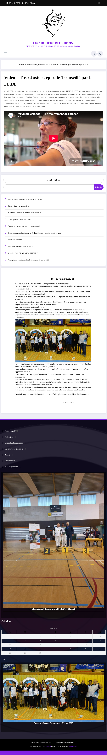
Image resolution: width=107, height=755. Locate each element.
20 (100, 645)
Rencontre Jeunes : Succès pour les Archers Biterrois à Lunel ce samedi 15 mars (34, 233)
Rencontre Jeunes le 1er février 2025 (20, 246)
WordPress (47, 746)
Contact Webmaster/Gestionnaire (40, 742)
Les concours (10, 461)
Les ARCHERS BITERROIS (53, 43)
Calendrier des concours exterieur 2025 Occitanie (24, 213)
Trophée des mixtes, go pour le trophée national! (24, 226)
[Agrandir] (100, 273)
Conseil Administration (14, 443)
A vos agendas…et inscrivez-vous (19, 220)
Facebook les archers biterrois (64, 742)
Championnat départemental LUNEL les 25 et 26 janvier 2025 (28, 260)
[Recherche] (94, 54)
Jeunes (7, 455)
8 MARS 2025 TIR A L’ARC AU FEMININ (23, 253)
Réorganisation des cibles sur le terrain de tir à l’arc (25, 199)
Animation (9, 437)
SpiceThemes (73, 746)
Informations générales (14, 449)
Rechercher (53, 180)
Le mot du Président (15, 240)
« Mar (3, 659)
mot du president (11, 467)
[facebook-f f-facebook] (99, 3)
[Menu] (5, 54)
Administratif (10, 431)
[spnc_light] (100, 54)
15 (25, 645)
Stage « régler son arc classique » (19, 206)
